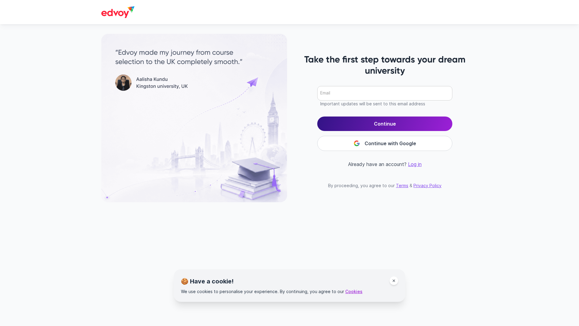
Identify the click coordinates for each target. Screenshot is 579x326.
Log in (415, 164)
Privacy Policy (427, 185)
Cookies (353, 291)
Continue (385, 124)
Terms (402, 185)
